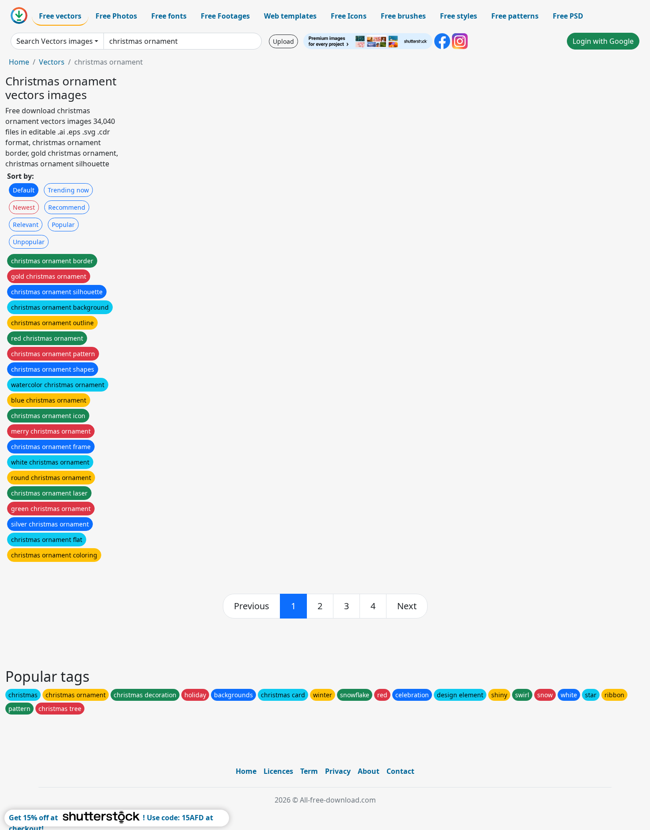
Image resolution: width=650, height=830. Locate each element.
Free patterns (515, 16)
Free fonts (169, 16)
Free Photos (116, 16)
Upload (283, 41)
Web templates (290, 16)
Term (309, 771)
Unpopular (29, 242)
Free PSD (568, 16)
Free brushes (403, 16)
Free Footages (225, 16)
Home (19, 62)
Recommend (66, 207)
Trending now (68, 190)
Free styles (458, 16)
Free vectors (60, 16)
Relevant (25, 224)
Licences (278, 771)
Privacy (338, 771)
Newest (24, 207)
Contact (400, 771)
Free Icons (349, 16)
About (368, 771)
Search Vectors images (54, 41)
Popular (63, 224)
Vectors (52, 62)
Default (23, 190)
